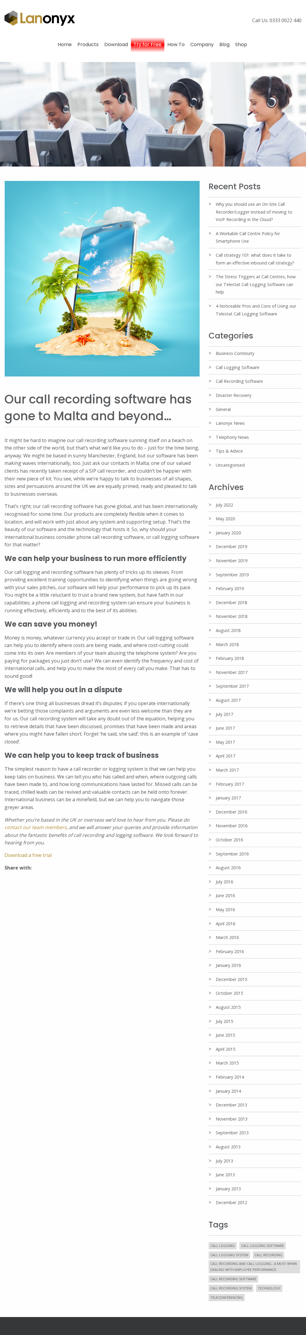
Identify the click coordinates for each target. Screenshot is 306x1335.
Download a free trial (28, 855)
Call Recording (268, 1255)
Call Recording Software (239, 381)
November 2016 (231, 825)
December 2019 (231, 546)
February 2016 (230, 951)
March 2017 (227, 770)
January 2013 (228, 1189)
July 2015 (224, 1021)
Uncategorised (230, 465)
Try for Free (147, 44)
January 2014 (228, 1091)
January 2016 (228, 965)
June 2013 (225, 1174)
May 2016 (225, 909)
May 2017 (225, 742)
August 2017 (228, 700)
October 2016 (229, 840)
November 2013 (231, 1119)
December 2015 (231, 979)
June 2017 (225, 728)
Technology (269, 1288)
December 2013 (231, 1105)
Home (65, 44)
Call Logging (222, 1245)
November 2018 (231, 616)
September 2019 (232, 574)
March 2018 (227, 644)
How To (176, 44)
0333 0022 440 (286, 20)
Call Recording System (231, 1288)
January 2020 (228, 533)
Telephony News (232, 437)
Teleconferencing (226, 1297)
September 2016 (232, 854)
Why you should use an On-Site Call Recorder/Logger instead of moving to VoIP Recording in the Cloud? (254, 211)
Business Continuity (235, 353)
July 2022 (224, 505)
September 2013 (232, 1133)
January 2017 (228, 798)
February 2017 (230, 784)
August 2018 (228, 630)
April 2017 (225, 756)
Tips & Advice (229, 451)
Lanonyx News (230, 423)
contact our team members (35, 827)
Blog (224, 44)
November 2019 (231, 560)
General (223, 409)
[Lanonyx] (39, 17)
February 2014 (230, 1077)
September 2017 (232, 686)
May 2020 (225, 518)
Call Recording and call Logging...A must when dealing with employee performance (253, 1266)
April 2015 (225, 1049)
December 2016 (231, 812)
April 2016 (225, 923)
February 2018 (230, 658)
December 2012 (231, 1202)
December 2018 (231, 602)
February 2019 (230, 588)
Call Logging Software (237, 367)
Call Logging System (229, 1255)
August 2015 (228, 1007)
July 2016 (224, 882)
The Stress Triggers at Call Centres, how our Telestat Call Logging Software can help (256, 284)
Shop (241, 44)
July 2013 (224, 1161)
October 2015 (229, 993)
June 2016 (225, 895)
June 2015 (225, 1035)
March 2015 (227, 1063)
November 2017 (231, 672)
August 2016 (228, 867)
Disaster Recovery (233, 395)
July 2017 (224, 714)
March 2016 (227, 937)
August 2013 (228, 1147)
